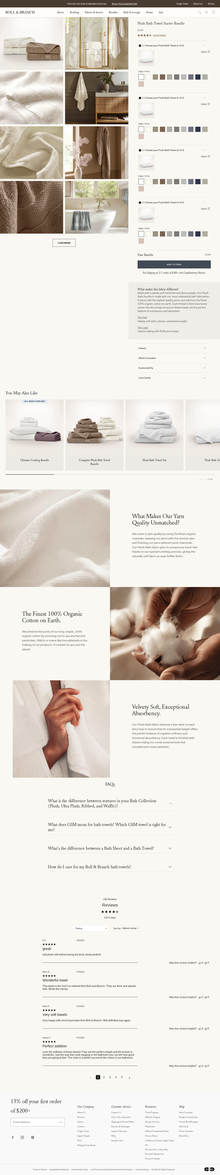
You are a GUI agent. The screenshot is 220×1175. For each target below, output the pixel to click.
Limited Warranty (119, 1131)
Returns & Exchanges (120, 1126)
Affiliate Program (152, 1116)
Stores (211, 3)
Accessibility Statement (59, 1169)
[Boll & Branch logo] (22, 12)
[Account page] (206, 12)
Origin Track (182, 3)
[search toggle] (199, 12)
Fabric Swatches (186, 1131)
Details (204, 51)
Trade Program (151, 1112)
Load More (64, 242)
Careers (80, 1126)
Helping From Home (86, 1145)
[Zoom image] (31, 43)
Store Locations (186, 1112)
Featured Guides (152, 1158)
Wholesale (150, 1126)
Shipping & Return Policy (122, 1121)
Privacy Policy (151, 1135)
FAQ (113, 1135)
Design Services (152, 1121)
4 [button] (116, 1077)
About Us (198, 3)
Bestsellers (184, 1135)
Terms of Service (40, 1169)
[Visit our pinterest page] (32, 1137)
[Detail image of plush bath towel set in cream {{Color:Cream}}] (31, 152)
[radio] (141, 77)
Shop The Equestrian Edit (124, 3)
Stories (80, 1121)
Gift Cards (183, 1126)
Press (79, 1140)
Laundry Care (117, 1140)
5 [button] (122, 1077)
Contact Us (116, 1112)
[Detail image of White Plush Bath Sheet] (31, 98)
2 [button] (104, 1077)
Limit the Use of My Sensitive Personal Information (111, 1169)
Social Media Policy (79, 1169)
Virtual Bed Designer (188, 1121)
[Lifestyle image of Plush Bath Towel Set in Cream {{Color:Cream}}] (96, 98)
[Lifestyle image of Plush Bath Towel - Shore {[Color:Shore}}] (96, 207)
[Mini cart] (213, 12)
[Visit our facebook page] (12, 1137)
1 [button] (98, 1077)
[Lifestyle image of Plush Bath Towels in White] (96, 43)
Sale (161, 12)
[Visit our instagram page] (22, 1137)
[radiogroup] (174, 80)
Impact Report (83, 1135)
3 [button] (110, 1077)
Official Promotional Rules (157, 1131)
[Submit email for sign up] (60, 1122)
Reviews (81, 1116)
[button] (209, 479)
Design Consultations (188, 1116)
